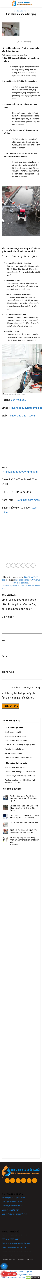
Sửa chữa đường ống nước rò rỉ (14, 1214)
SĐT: (10, 1239)
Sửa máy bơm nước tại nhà (12, 1206)
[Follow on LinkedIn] (29, 1180)
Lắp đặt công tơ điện (10, 1210)
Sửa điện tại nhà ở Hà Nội (12, 1202)
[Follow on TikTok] (18, 1180)
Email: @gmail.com (14, 1247)
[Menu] (4, 3)
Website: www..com (16, 1243)
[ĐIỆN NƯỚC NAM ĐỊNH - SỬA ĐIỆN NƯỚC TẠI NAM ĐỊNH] (21, 3)
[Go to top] (37, 1270)
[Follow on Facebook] (7, 1180)
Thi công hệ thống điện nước (13, 1198)
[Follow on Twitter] (23, 1180)
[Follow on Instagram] (12, 1180)
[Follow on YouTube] (34, 1180)
